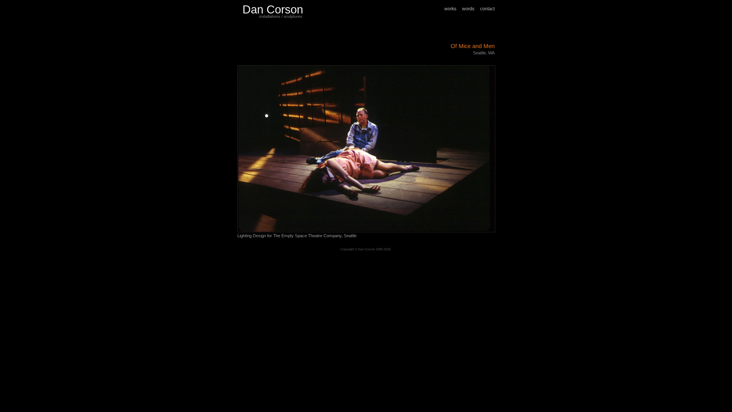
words (468, 8)
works (450, 8)
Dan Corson (272, 9)
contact (487, 8)
